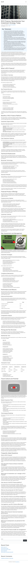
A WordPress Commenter (4, 558)
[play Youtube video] (14, 242)
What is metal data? (4, 550)
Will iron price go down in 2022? (5, 549)
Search (25, 540)
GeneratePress (17, 561)
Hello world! (11, 558)
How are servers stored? (4, 548)
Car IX (2, 1)
